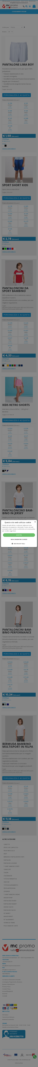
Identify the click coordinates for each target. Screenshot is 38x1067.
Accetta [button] (19, 535)
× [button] (35, 522)
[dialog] (19, 533)
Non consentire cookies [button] (19, 539)
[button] (19, 543)
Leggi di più (13, 531)
